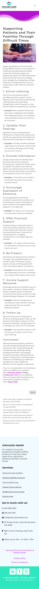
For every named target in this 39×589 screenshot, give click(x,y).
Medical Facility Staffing (12, 473)
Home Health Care (10, 482)
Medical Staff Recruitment (13, 478)
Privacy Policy (20, 558)
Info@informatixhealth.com (16, 518)
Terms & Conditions (19, 562)
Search (32, 392)
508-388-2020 (10, 508)
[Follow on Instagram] (26, 571)
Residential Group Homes (13, 492)
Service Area (7, 496)
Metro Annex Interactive (24, 580)
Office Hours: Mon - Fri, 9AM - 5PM (18, 539)
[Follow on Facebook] (19, 571)
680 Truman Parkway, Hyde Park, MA (18, 532)
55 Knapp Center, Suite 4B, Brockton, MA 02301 (20, 523)
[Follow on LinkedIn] (13, 571)
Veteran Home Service (11, 487)
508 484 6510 (10, 513)
